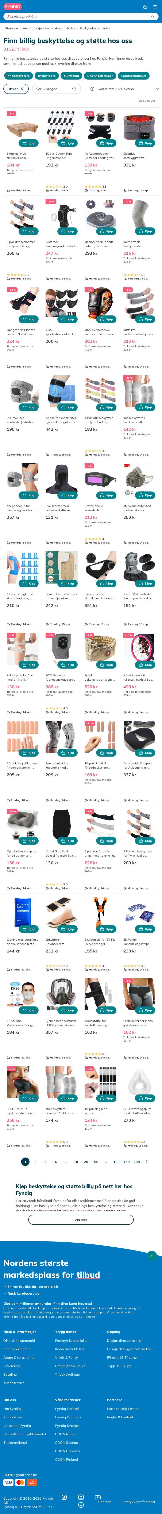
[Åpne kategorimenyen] (155, 7)
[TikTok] (64, 1497)
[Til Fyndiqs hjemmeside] (12, 7)
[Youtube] (98, 1497)
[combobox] (81, 16)
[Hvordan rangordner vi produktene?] (92, 89)
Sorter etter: (107, 89)
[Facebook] (81, 1505)
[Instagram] (81, 1497)
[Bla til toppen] (152, 1256)
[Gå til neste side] (147, 1162)
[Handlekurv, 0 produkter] (145, 7)
